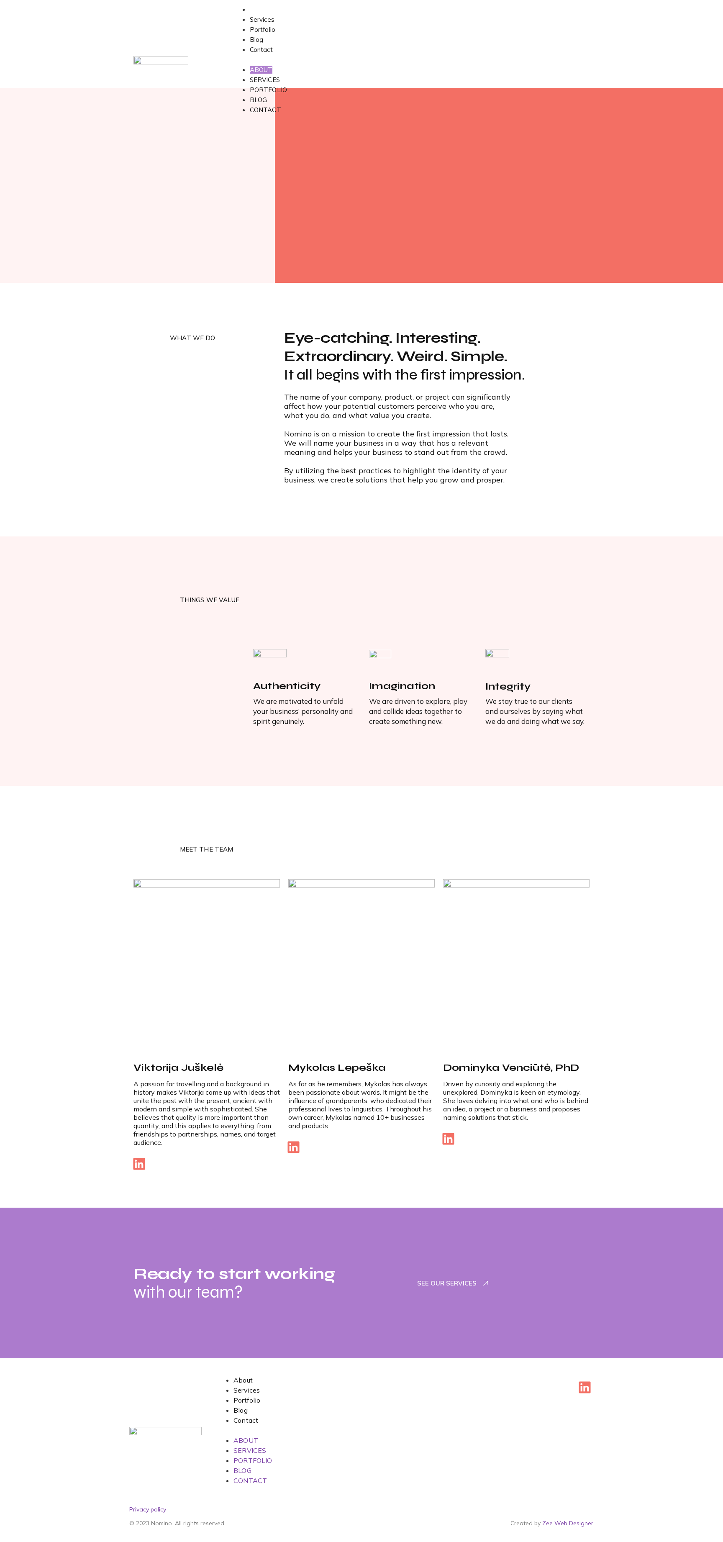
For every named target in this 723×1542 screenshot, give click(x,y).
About (259, 9)
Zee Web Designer (567, 1523)
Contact (261, 50)
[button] (411, 59)
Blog (256, 40)
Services (262, 19)
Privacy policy (147, 1509)
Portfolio (262, 29)
